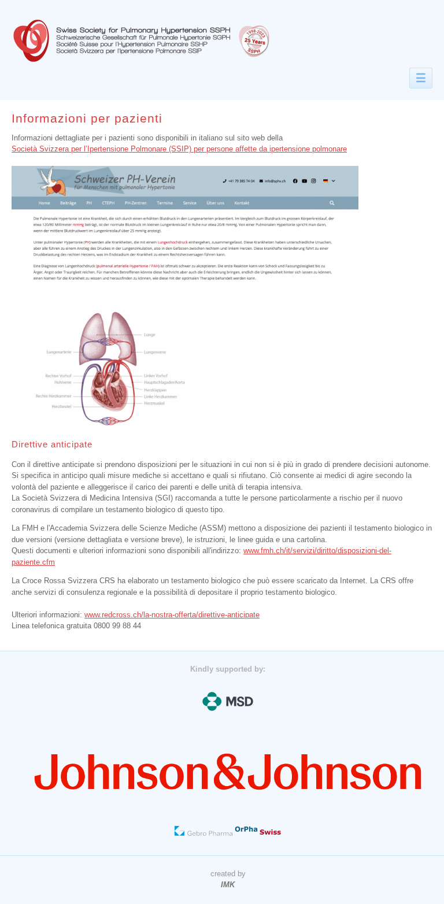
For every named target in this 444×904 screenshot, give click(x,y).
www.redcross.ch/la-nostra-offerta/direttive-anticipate (172, 614)
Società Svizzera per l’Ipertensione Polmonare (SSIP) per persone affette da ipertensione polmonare (179, 149)
